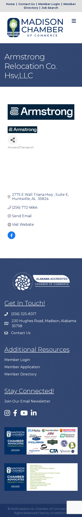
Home (10, 4)
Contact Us (26, 4)
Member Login (49, 4)
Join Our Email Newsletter (27, 401)
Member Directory (20, 374)
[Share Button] (12, 140)
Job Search (50, 7)
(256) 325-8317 (23, 314)
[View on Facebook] (11, 238)
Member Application (22, 367)
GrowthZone (59, 513)
